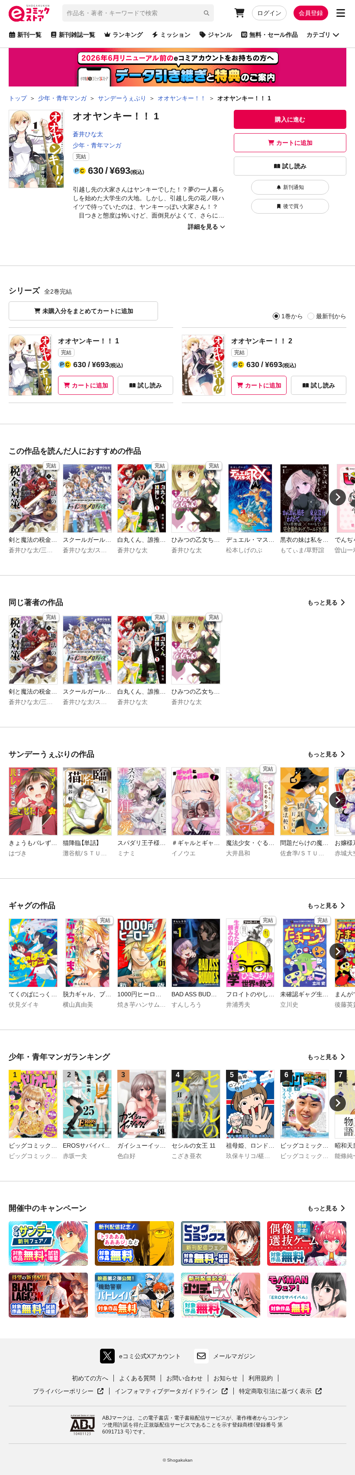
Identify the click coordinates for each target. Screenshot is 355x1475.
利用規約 (260, 1378)
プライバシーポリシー (68, 1391)
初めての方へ (90, 1378)
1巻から (292, 316)
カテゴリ (319, 34)
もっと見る (322, 602)
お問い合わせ (184, 1378)
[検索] (206, 13)
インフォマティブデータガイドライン (166, 1391)
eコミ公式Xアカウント (142, 1358)
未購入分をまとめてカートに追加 (87, 310)
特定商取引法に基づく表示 (280, 1391)
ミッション (175, 34)
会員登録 (311, 13)
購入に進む (290, 119)
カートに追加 (294, 142)
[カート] (239, 13)
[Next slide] (337, 497)
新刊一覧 (29, 34)
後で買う (293, 206)
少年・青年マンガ (97, 145)
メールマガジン (234, 1356)
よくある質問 (137, 1378)
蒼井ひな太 (88, 134)
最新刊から (331, 316)
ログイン (269, 13)
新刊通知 (293, 187)
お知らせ (225, 1378)
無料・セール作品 (273, 34)
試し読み (294, 166)
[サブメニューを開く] (340, 13)
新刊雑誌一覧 (77, 34)
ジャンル (220, 34)
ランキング (128, 34)
